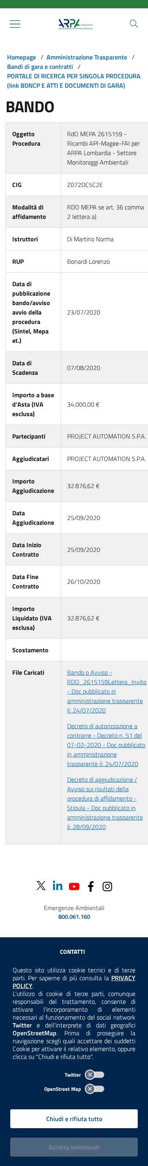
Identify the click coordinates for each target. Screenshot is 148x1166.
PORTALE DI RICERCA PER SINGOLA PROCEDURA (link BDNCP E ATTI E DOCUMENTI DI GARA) (74, 80)
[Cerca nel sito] (134, 24)
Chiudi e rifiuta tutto (74, 1118)
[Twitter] (41, 885)
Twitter (73, 1075)
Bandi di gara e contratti (40, 66)
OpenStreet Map (63, 1089)
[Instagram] (107, 885)
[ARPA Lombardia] (74, 24)
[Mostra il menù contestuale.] (15, 24)
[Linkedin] (57, 885)
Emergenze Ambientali (74, 907)
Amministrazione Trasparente (87, 57)
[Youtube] (74, 885)
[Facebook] (90, 885)
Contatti (72, 951)
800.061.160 (74, 916)
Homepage (21, 57)
